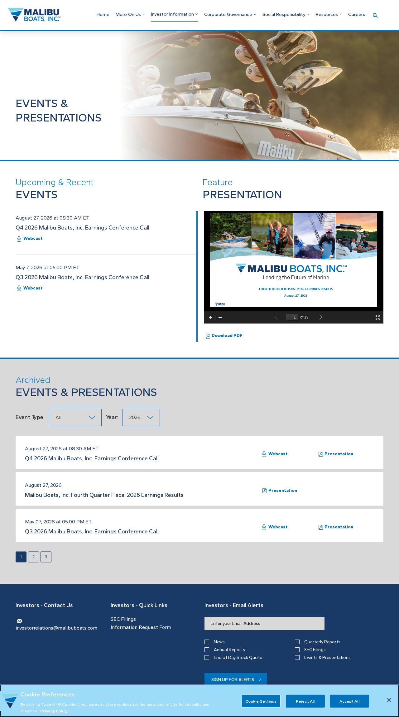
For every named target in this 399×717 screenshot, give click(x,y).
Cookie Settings (261, 701)
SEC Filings (123, 619)
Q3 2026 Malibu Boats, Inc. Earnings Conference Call (82, 277)
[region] (199, 701)
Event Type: (30, 417)
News (219, 642)
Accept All (349, 701)
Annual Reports (229, 649)
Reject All (305, 701)
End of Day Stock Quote (238, 657)
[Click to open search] (375, 16)
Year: (112, 417)
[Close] (389, 700)
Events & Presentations (327, 657)
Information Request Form (141, 627)
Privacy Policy (54, 710)
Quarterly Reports (322, 642)
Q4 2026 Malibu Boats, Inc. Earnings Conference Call (82, 227)
